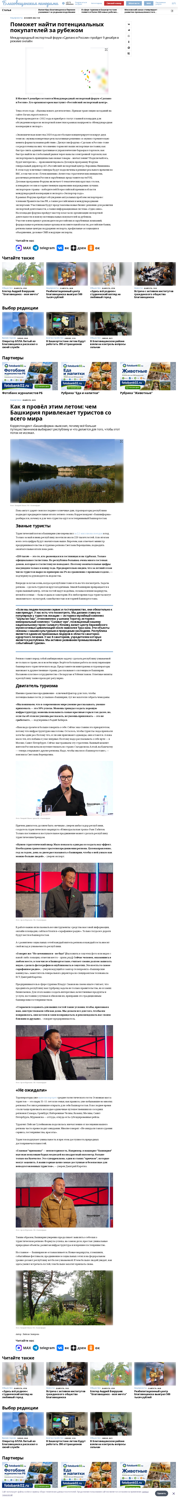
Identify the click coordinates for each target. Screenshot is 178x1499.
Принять (161, 1493)
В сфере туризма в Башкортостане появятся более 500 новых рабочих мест (99, 11)
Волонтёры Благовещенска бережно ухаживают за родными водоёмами (56, 11)
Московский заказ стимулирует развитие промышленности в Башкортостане (141, 11)
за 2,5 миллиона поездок (88, 533)
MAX (149, 3)
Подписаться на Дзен (81, 3)
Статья (6, 10)
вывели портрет (47, 1097)
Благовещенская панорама (30, 3)
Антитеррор (96, 3)
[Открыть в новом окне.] (23, 248)
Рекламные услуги (161, 3)
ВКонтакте (134, 3)
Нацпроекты (16, 18)
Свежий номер (114, 3)
